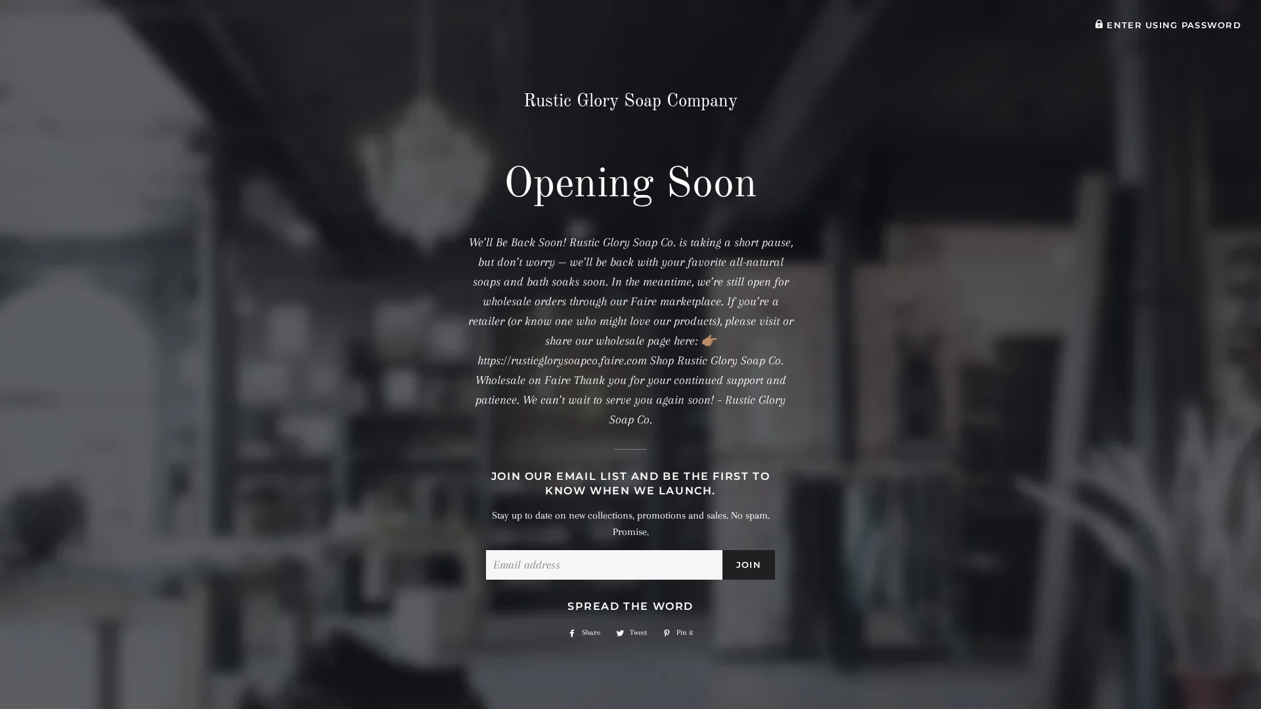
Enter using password (1172, 25)
